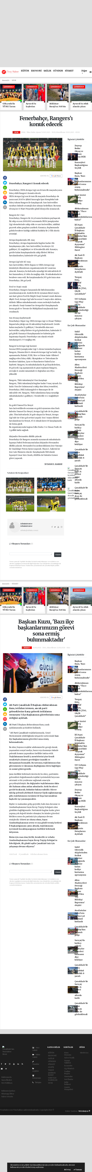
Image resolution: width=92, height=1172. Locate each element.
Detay (68, 1170)
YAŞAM (51, 1070)
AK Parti (13, 725)
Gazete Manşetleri (68, 1088)
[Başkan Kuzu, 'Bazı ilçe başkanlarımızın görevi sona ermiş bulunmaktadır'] (32, 673)
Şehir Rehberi (67, 1083)
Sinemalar (68, 1076)
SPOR (14, 80)
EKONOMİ (36, 71)
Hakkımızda (6, 1077)
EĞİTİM (25, 71)
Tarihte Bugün (67, 1072)
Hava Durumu (67, 1054)
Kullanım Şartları (8, 1091)
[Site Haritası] (3, 1069)
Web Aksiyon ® (84, 1111)
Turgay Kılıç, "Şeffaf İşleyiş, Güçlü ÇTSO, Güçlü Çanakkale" (80, 285)
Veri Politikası (6, 1083)
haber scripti (22, 1112)
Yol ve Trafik (69, 1058)
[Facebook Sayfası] (2, 1064)
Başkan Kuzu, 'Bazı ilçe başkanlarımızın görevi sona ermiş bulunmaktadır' (83, 181)
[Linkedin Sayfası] (19, 1064)
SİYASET (69, 71)
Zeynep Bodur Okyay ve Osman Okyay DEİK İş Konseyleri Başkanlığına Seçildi (81, 156)
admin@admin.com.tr (29, 530)
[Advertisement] (46, 17)
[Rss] (23, 1064)
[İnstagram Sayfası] (10, 1064)
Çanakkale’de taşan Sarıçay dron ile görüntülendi (81, 493)
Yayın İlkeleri (6, 1080)
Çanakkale (23, 733)
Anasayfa (6, 80)
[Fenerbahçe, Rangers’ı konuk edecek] (32, 154)
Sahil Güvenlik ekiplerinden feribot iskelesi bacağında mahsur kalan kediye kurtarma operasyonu (81, 345)
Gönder (58, 555)
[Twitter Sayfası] (6, 1064)
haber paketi (12, 1112)
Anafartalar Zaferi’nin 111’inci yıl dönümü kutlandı (80, 400)
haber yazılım (33, 1112)
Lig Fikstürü (69, 1068)
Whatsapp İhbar (7, 1094)
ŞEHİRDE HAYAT (52, 1074)
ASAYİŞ (51, 1067)
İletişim (38, 1082)
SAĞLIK (47, 71)
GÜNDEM (58, 71)
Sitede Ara (84, 1053)
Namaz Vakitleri (67, 1062)
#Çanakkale (24, 854)
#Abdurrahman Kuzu (39, 854)
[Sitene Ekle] (7, 1069)
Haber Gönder (7, 1096)
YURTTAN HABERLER (52, 1079)
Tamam (78, 1170)
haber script (44, 1112)
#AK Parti (13, 854)
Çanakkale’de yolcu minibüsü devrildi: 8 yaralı (81, 455)
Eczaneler (68, 1066)
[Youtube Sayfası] (15, 1064)
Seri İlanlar (68, 1079)
